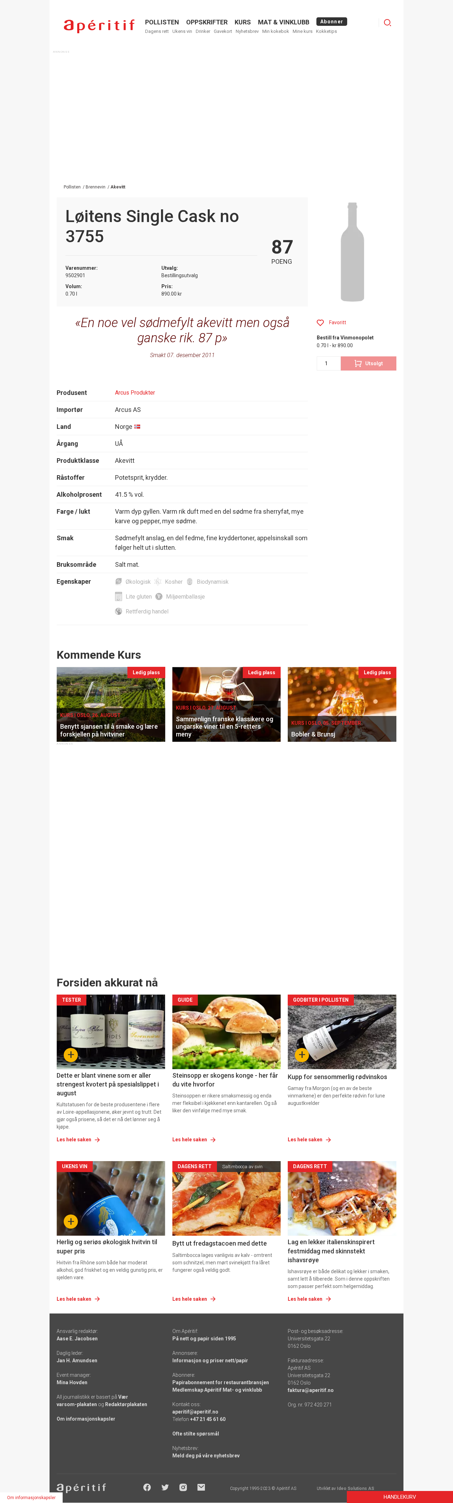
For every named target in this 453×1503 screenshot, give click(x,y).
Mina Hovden (72, 1382)
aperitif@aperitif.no (195, 1412)
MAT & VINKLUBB (283, 22)
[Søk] (387, 23)
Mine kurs (302, 31)
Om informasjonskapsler (86, 1419)
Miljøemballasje (185, 596)
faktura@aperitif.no (311, 1390)
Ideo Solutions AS (355, 1488)
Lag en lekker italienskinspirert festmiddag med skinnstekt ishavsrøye (331, 1250)
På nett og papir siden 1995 (204, 1338)
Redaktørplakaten (126, 1404)
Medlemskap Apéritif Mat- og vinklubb (217, 1390)
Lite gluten (139, 596)
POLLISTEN (162, 22)
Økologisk (138, 581)
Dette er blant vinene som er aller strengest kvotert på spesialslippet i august (108, 1084)
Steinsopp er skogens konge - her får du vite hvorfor (225, 1080)
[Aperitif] (99, 26)
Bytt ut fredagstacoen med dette (219, 1243)
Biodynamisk (213, 581)
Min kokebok (275, 31)
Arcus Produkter (135, 392)
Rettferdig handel (147, 611)
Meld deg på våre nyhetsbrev (206, 1455)
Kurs (243, 22)
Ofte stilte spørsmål (195, 1434)
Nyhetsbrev (247, 31)
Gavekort (223, 31)
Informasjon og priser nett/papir (210, 1360)
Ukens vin (182, 31)
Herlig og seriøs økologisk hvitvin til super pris (107, 1246)
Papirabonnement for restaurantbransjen (220, 1382)
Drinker (203, 31)
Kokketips (326, 31)
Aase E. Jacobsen (77, 1338)
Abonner (331, 21)
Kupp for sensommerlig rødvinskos (337, 1076)
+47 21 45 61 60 (207, 1419)
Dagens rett (157, 31)
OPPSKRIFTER (207, 22)
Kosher (174, 581)
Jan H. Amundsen (77, 1360)
